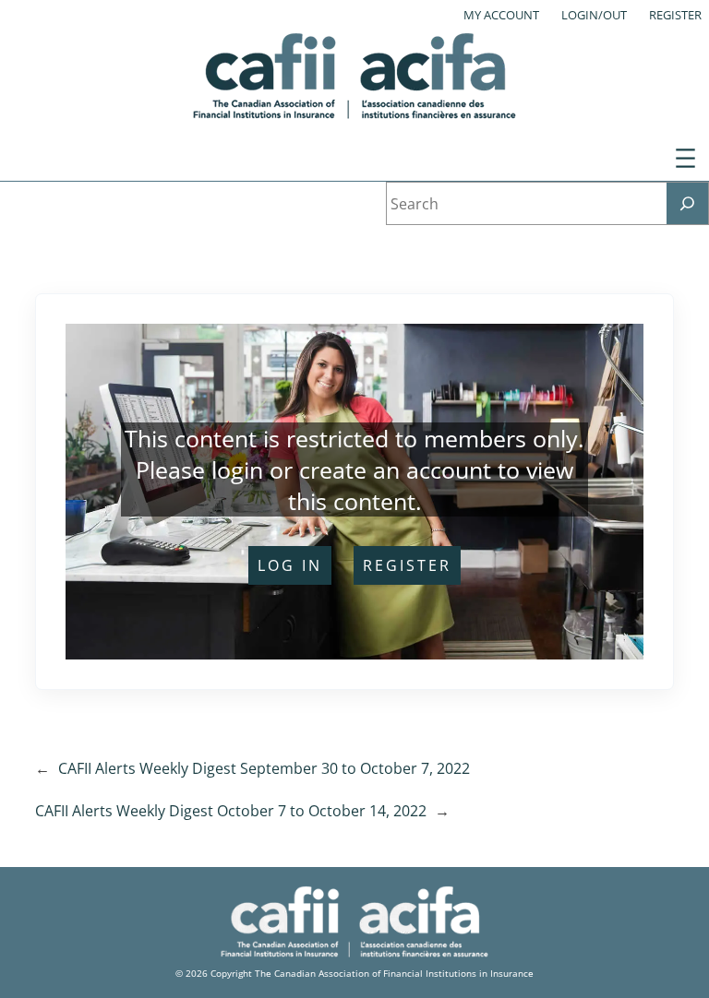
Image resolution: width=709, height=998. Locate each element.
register (407, 565)
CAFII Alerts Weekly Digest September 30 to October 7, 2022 (264, 768)
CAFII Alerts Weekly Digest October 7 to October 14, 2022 (231, 811)
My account (501, 14)
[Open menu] (685, 158)
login (237, 469)
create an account (395, 469)
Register (675, 14)
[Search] (687, 203)
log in (290, 565)
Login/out (594, 14)
